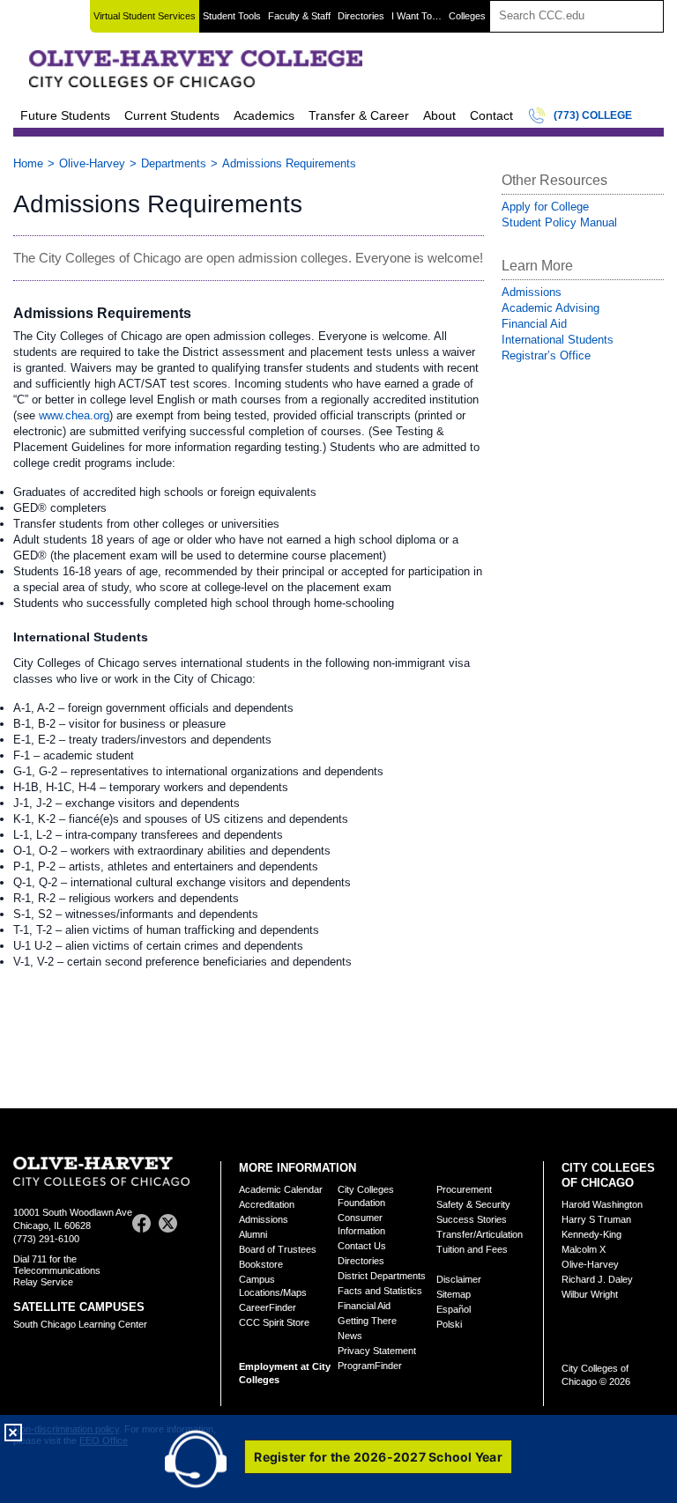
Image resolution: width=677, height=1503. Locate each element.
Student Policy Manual (559, 222)
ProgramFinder (370, 1365)
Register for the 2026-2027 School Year (378, 1456)
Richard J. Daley (597, 1279)
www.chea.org (74, 415)
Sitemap (453, 1294)
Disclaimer (458, 1279)
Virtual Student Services (144, 16)
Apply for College (545, 206)
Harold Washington (602, 1204)
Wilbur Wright (590, 1294)
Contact (491, 115)
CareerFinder (267, 1307)
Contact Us (362, 1245)
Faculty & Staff (299, 16)
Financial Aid (534, 323)
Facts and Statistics (380, 1290)
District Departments (382, 1275)
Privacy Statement (377, 1350)
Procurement (464, 1189)
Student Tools (232, 16)
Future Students (65, 115)
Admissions (532, 292)
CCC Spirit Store (274, 1322)
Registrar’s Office (546, 355)
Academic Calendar (281, 1189)
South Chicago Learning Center (80, 1324)
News (350, 1335)
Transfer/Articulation (479, 1234)
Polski (449, 1324)
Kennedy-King (591, 1234)
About (439, 115)
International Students (558, 339)
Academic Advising (550, 308)
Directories (361, 16)
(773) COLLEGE (593, 115)
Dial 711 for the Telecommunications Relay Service (56, 1270)
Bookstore (261, 1264)
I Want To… (416, 16)
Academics (264, 115)
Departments (173, 163)
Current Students (171, 115)
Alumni (253, 1234)
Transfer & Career (359, 115)
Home (28, 163)
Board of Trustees (277, 1249)
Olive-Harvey (92, 163)
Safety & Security (473, 1204)
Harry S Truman (596, 1219)
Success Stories (471, 1219)
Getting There (367, 1320)
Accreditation (266, 1204)
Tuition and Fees (472, 1249)
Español (453, 1309)
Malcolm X (584, 1249)
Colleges (467, 16)
